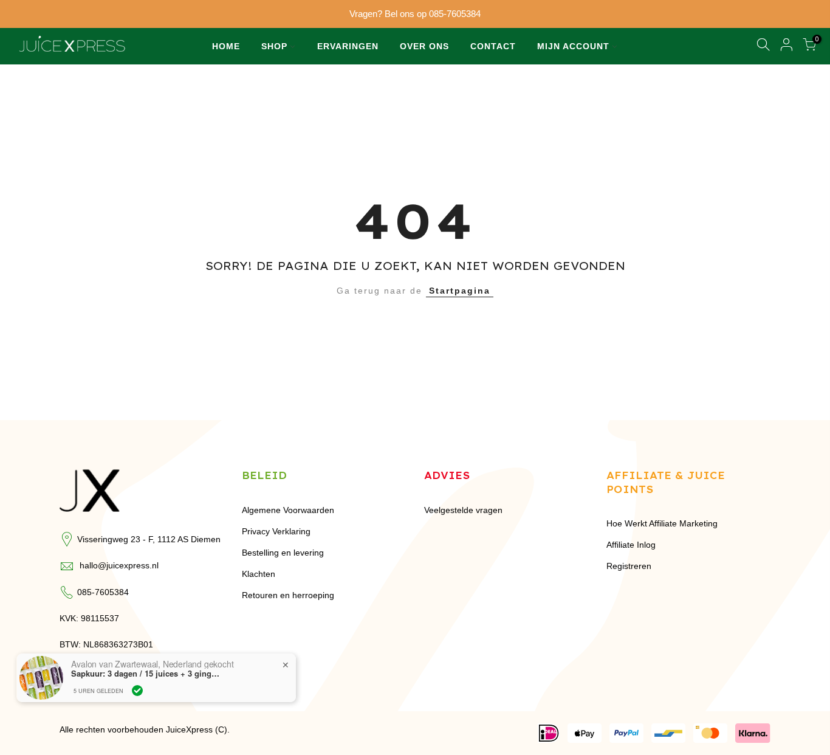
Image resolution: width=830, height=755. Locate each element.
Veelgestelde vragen (463, 510)
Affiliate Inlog (631, 545)
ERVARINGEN (348, 46)
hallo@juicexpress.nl (119, 565)
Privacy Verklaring (276, 531)
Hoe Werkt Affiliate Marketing (662, 523)
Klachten (258, 574)
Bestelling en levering (283, 552)
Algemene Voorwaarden (288, 510)
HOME (226, 46)
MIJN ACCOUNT (573, 46)
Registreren (628, 566)
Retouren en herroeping (288, 595)
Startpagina (459, 290)
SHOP (274, 46)
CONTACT (493, 46)
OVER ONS (424, 46)
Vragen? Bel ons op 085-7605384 (415, 14)
